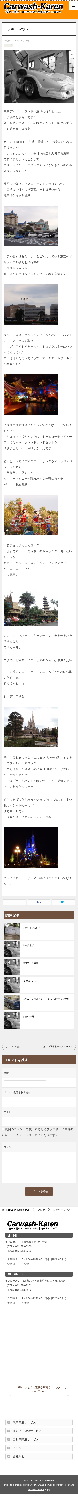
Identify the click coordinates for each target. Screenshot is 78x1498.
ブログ (8, 45)
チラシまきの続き (32, 927)
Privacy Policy (63, 1485)
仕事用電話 (28, 945)
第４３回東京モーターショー (58, 1046)
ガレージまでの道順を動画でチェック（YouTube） (39, 1389)
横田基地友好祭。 (32, 963)
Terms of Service (36, 1489)
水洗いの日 (28, 1016)
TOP (18, 1209)
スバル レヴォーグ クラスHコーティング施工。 (46, 1000)
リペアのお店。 (13, 1046)
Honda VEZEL (31, 981)
